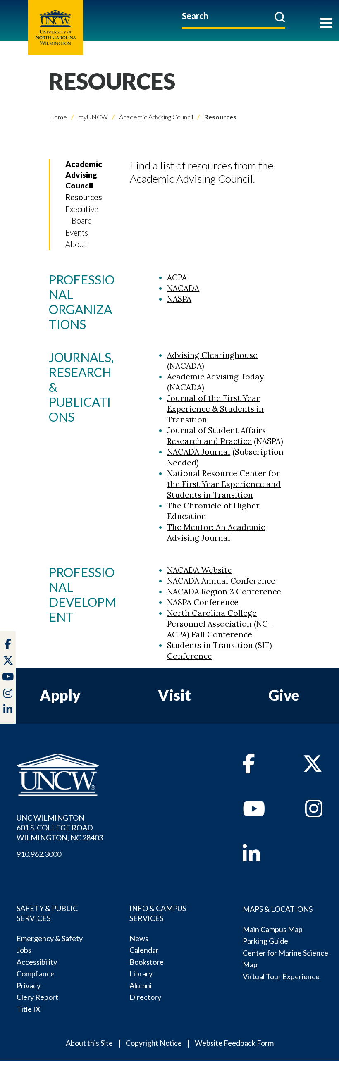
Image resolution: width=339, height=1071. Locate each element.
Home (58, 117)
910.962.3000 (39, 854)
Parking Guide (265, 940)
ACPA (177, 277)
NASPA (179, 299)
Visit (174, 695)
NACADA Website (199, 570)
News (138, 938)
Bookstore (146, 961)
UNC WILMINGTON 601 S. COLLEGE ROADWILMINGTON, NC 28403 (60, 827)
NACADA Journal (198, 452)
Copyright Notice (154, 1042)
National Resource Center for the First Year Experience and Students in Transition (224, 484)
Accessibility (37, 961)
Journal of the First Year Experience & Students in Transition (215, 409)
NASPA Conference (203, 602)
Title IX (29, 1009)
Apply (60, 695)
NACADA (183, 288)
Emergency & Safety (50, 938)
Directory (145, 997)
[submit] (280, 17)
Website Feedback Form (234, 1042)
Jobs (24, 949)
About (76, 244)
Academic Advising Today (215, 377)
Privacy (29, 985)
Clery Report (37, 997)
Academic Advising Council (155, 117)
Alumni (140, 985)
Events (76, 232)
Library (141, 973)
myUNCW (92, 117)
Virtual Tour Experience (281, 976)
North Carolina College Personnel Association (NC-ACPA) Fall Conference (219, 623)
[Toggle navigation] (326, 24)
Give (283, 695)
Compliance (36, 973)
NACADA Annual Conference (221, 581)
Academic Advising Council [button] (83, 174)
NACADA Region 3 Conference (224, 591)
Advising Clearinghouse (212, 355)
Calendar (144, 949)
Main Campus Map (273, 929)
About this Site (89, 1042)
